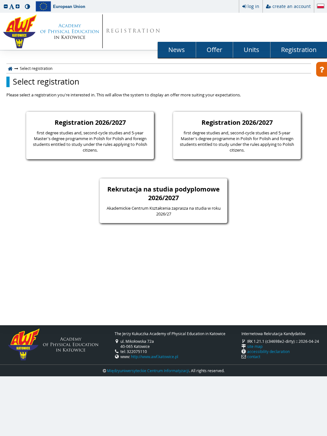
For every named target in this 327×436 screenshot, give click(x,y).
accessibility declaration (268, 351)
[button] (6, 6)
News (176, 49)
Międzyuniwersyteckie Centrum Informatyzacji (148, 370)
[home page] (10, 68)
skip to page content (1, 1)
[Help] (321, 69)
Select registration (46, 82)
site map (254, 346)
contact (253, 356)
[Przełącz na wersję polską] (320, 6)
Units (251, 49)
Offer (214, 49)
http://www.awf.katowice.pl (154, 356)
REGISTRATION (133, 31)
